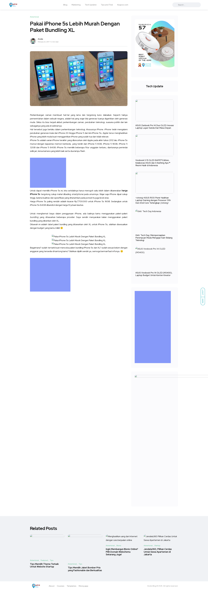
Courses (60, 586)
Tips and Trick (107, 4)
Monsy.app (83, 586)
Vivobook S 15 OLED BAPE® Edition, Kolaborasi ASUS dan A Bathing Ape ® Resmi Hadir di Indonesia (152, 163)
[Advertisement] (49, 173)
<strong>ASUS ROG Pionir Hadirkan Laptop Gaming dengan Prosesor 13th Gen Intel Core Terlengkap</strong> (153, 200)
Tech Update (91, 4)
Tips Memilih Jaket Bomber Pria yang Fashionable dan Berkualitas (85, 569)
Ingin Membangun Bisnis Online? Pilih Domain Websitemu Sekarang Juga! (122, 552)
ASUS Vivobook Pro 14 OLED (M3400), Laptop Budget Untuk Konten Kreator (153, 274)
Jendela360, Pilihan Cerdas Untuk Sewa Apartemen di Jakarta (158, 552)
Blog (65, 4)
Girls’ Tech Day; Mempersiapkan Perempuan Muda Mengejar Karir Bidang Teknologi (153, 238)
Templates (71, 586)
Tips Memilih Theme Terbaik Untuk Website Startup (44, 565)
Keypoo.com (122, 4)
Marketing (76, 4)
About (52, 586)
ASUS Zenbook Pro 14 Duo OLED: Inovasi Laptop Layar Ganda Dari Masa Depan (154, 126)
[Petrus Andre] (13, 4)
